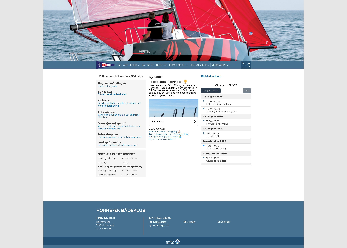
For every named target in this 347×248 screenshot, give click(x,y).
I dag (246, 90)
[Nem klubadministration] (173, 243)
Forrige (206, 90)
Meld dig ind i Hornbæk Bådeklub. (116, 126)
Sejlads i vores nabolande (162, 139)
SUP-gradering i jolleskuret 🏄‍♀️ (165, 136)
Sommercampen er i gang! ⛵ (165, 131)
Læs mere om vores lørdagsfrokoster (118, 145)
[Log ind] (248, 65)
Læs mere (157, 121)
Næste (215, 90)
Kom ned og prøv (107, 86)
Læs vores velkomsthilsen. (119, 127)
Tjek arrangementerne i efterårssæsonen (120, 137)
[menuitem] (106, 65)
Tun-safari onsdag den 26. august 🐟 (168, 134)
